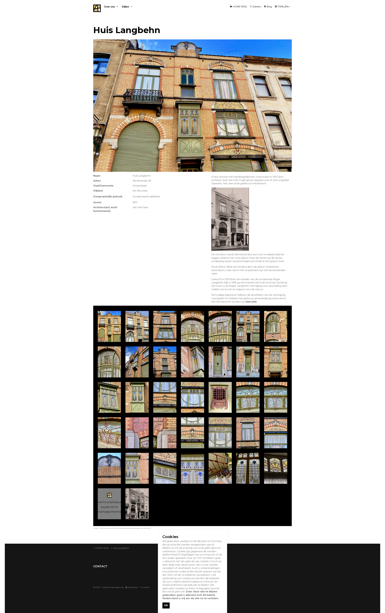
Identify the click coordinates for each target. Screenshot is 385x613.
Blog (269, 6)
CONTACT (100, 566)
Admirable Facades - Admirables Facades (97, 8)
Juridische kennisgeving (112, 587)
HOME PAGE (240, 6)
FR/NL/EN (283, 6)
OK (166, 605)
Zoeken (257, 6)
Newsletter (133, 587)
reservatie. (251, 301)
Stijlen (125, 6)
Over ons (109, 6)
